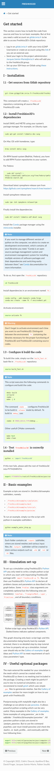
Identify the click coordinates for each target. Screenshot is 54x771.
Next (44, 751)
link (46, 50)
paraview (35, 705)
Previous (11, 751)
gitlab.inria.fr (35, 37)
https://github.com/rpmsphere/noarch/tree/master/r (27, 188)
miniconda (8, 228)
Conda (16, 225)
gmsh (25, 686)
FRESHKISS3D (29, 4)
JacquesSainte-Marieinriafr (20, 59)
